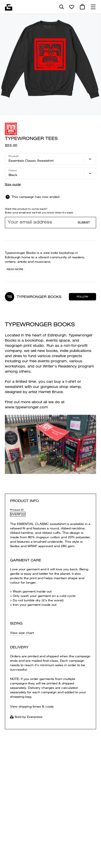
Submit (84, 222)
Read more (15, 269)
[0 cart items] (82, 6)
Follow (82, 296)
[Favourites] (71, 6)
